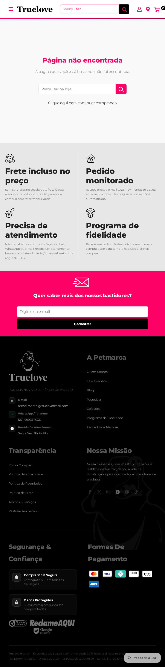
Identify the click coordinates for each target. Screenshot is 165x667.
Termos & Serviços (22, 502)
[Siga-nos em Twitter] (99, 491)
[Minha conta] (139, 9)
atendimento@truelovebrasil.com (43, 406)
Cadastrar (82, 324)
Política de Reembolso (25, 483)
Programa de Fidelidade (105, 418)
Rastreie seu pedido (23, 511)
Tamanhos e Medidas (102, 427)
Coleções (93, 409)
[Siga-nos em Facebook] (90, 491)
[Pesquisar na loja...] (121, 89)
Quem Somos (97, 372)
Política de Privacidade (26, 474)
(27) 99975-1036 (29, 419)
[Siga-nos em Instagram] (108, 491)
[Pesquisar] (124, 9)
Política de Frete (21, 493)
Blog (90, 390)
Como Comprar (20, 465)
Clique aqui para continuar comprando (82, 103)
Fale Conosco (97, 381)
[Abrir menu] (11, 9)
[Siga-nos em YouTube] (127, 491)
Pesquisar (94, 400)
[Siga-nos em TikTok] (136, 491)
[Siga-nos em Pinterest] (118, 491)
